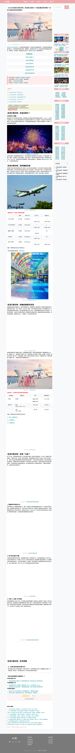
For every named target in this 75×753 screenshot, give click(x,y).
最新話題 (51, 1)
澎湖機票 (17, 77)
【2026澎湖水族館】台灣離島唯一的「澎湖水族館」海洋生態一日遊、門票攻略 (22, 709)
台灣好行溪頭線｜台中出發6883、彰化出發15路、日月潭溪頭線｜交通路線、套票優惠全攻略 (25, 724)
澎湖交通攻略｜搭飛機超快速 (16, 94)
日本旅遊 (32, 1)
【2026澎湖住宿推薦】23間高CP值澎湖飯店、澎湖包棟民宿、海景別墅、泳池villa (23, 714)
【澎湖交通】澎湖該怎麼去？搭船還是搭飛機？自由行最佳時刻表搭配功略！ (26, 686)
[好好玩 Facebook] (10, 742)
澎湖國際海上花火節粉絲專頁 (32, 154)
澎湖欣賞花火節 (47, 159)
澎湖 (26, 727)
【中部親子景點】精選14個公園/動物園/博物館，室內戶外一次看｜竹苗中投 (61, 75)
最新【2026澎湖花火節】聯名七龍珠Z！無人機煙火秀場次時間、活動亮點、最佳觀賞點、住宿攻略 (26, 712)
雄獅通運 (11, 105)
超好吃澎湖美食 (29, 63)
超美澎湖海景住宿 (30, 66)
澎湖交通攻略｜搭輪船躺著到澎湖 (18, 97)
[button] (67, 163)
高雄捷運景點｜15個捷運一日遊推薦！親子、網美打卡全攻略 (61, 45)
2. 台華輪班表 (11, 420)
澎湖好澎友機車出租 (32, 553)
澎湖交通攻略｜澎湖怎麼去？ (16, 92)
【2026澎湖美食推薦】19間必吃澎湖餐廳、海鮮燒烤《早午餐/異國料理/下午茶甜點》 (24, 710)
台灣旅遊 (25, 1)
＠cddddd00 (32, 390)
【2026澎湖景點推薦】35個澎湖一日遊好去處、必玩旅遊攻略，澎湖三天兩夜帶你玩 (23, 715)
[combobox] (59, 7)
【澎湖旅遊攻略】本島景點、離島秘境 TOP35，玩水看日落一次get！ (24, 685)
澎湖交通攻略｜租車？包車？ (16, 99)
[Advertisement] (29, 651)
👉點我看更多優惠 (12, 109)
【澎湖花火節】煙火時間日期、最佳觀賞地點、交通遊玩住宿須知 (23, 691)
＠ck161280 (32, 449)
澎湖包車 (28, 77)
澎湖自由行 (34, 50)
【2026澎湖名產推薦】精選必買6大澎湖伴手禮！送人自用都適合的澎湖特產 (22, 717)
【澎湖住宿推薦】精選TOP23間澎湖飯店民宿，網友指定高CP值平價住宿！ (25, 681)
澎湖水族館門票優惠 (18, 81)
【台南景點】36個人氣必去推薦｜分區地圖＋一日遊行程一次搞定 (61, 86)
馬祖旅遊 (21, 82)
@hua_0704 (32, 350)
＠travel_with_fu (32, 300)
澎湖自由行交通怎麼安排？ (13, 47)
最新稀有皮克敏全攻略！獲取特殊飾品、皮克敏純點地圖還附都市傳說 (61, 55)
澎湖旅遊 (26, 82)
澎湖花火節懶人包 (30, 57)
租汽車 (17, 79)
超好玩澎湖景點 (29, 60)
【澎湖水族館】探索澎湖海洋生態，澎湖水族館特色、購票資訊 (22, 692)
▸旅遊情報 (13, 727)
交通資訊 (21, 727)
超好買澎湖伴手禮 (30, 70)
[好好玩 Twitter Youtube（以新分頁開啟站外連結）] (19, 742)
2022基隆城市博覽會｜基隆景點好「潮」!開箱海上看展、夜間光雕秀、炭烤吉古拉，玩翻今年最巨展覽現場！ (28, 719)
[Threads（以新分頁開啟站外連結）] (16, 742)
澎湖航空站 (21, 250)
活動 (24, 727)
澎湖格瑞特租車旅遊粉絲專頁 (32, 501)
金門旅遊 (16, 82)
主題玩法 (45, 1)
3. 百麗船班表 (11, 422)
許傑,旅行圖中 (32, 596)
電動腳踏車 (26, 79)
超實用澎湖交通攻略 (29, 73)
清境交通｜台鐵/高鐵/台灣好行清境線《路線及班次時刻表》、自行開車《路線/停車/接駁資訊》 (25, 722)
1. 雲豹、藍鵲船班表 (12, 417)
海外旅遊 (38, 1)
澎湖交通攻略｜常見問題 (15, 101)
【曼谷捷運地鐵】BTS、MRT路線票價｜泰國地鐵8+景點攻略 (61, 65)
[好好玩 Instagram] (13, 742)
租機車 (21, 79)
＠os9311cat (32, 210)
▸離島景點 (17, 727)
